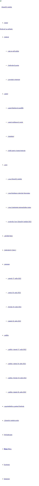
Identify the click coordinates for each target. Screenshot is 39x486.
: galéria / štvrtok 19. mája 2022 (17, 378)
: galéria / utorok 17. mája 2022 (17, 349)
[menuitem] (21, 58)
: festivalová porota (13, 65)
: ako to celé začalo (13, 51)
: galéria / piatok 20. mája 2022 (17, 392)
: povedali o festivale (14, 79)
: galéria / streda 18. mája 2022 (17, 363)
